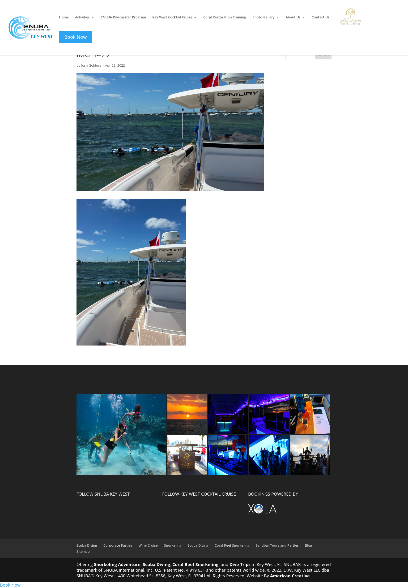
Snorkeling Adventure (117, 564)
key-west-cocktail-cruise (347, 11)
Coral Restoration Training (224, 17)
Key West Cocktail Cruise (172, 17)
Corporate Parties (117, 545)
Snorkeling (172, 545)
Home (64, 17)
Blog (308, 545)
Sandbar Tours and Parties (277, 545)
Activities (82, 17)
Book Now (10, 585)
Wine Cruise (148, 545)
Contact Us (320, 17)
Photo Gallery (263, 17)
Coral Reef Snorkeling (232, 545)
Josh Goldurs (91, 65)
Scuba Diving (86, 545)
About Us (293, 17)
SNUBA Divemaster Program (123, 17)
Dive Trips (240, 564)
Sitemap (83, 551)
